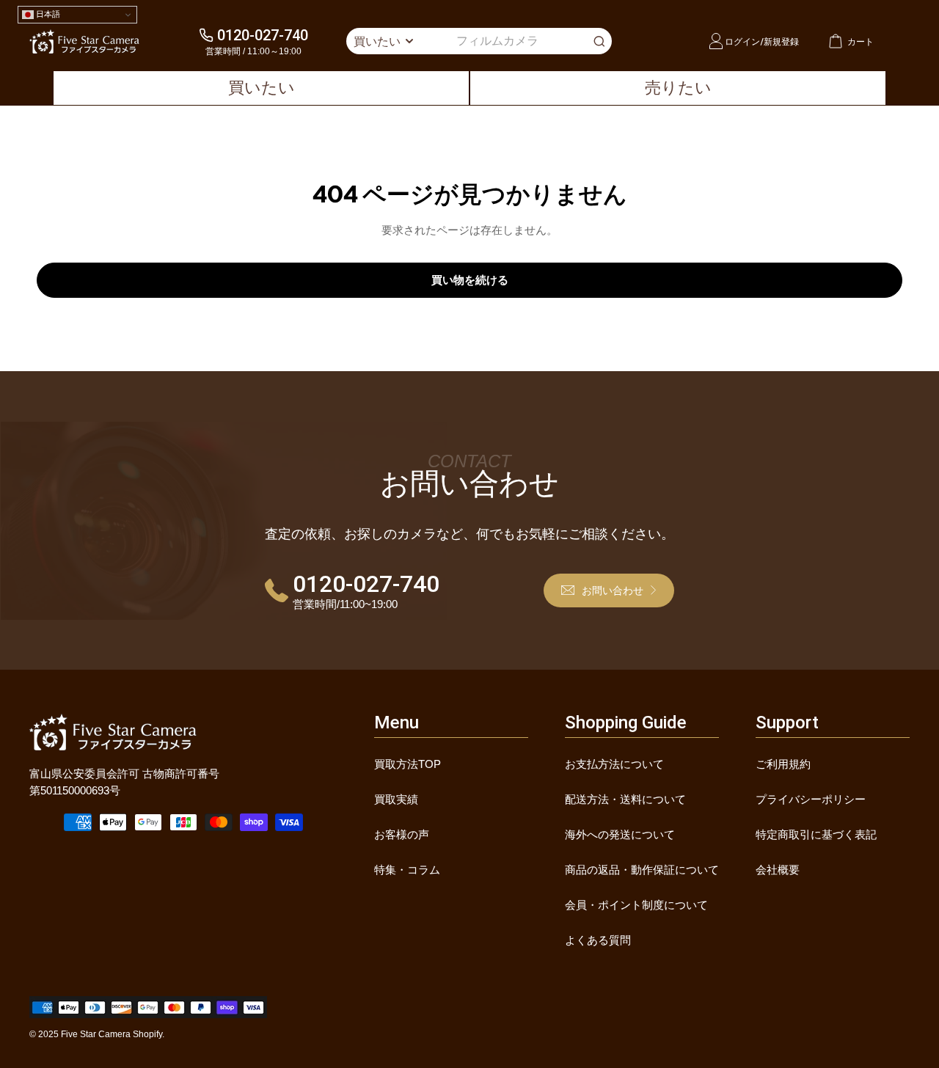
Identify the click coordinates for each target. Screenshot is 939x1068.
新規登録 (781, 41)
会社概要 (778, 869)
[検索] (599, 41)
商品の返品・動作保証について (642, 869)
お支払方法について (614, 764)
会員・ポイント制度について (636, 905)
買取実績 (396, 799)
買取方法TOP (407, 764)
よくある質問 (598, 940)
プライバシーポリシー (811, 799)
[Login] (716, 41)
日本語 (47, 14)
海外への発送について (620, 834)
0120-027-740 (262, 35)
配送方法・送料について (625, 799)
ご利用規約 (783, 764)
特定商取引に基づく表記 (816, 834)
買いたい (261, 88)
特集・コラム (407, 869)
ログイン (742, 41)
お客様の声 (401, 834)
